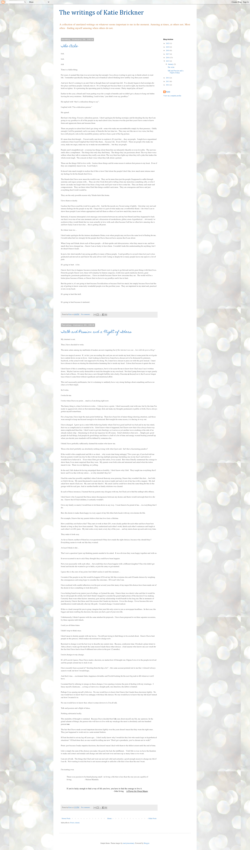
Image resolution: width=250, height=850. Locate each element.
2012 (168, 85)
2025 (168, 43)
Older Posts (152, 818)
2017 (168, 54)
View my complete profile (172, 95)
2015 (168, 61)
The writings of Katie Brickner (101, 13)
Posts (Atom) (75, 822)
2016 (168, 57)
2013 (168, 81)
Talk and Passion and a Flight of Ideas (96, 332)
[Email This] (94, 314)
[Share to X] (100, 314)
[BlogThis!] (97, 314)
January (171, 64)
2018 (168, 50)
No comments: (86, 314)
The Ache (69, 46)
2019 (168, 47)
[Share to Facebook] (103, 314)
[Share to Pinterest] (105, 314)
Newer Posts (66, 818)
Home (109, 818)
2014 (168, 77)
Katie (168, 92)
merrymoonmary (128, 843)
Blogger (146, 843)
